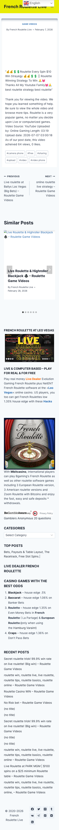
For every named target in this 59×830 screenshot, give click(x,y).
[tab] (23, 312)
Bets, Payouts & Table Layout (23, 552)
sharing (42, 153)
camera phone (15, 153)
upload (11, 160)
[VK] (32, 815)
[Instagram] (45, 809)
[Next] (49, 269)
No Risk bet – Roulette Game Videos (28, 702)
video (23, 160)
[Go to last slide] (9, 269)
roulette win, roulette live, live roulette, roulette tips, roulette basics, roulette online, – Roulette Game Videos (29, 787)
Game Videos (29, 24)
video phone (38, 160)
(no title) (9, 708)
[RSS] (32, 822)
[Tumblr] (51, 809)
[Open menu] (52, 6)
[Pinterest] (45, 815)
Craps (12, 633)
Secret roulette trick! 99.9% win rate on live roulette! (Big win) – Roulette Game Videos (27, 664)
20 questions (42, 518)
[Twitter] (39, 809)
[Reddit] (51, 815)
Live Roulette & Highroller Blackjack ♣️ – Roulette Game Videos (28, 276)
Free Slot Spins (29, 556)
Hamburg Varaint (24, 628)
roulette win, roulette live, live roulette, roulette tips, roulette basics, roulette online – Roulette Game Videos (29, 680)
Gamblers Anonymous (18, 518)
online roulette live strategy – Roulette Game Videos (45, 186)
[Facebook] (32, 809)
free (30, 153)
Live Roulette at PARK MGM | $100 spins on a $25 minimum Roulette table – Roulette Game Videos (27, 771)
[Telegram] (39, 815)
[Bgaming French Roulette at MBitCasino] (29, 444)
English (34, 3)
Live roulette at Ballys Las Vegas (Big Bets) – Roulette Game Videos (15, 188)
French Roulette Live (21, 29)
